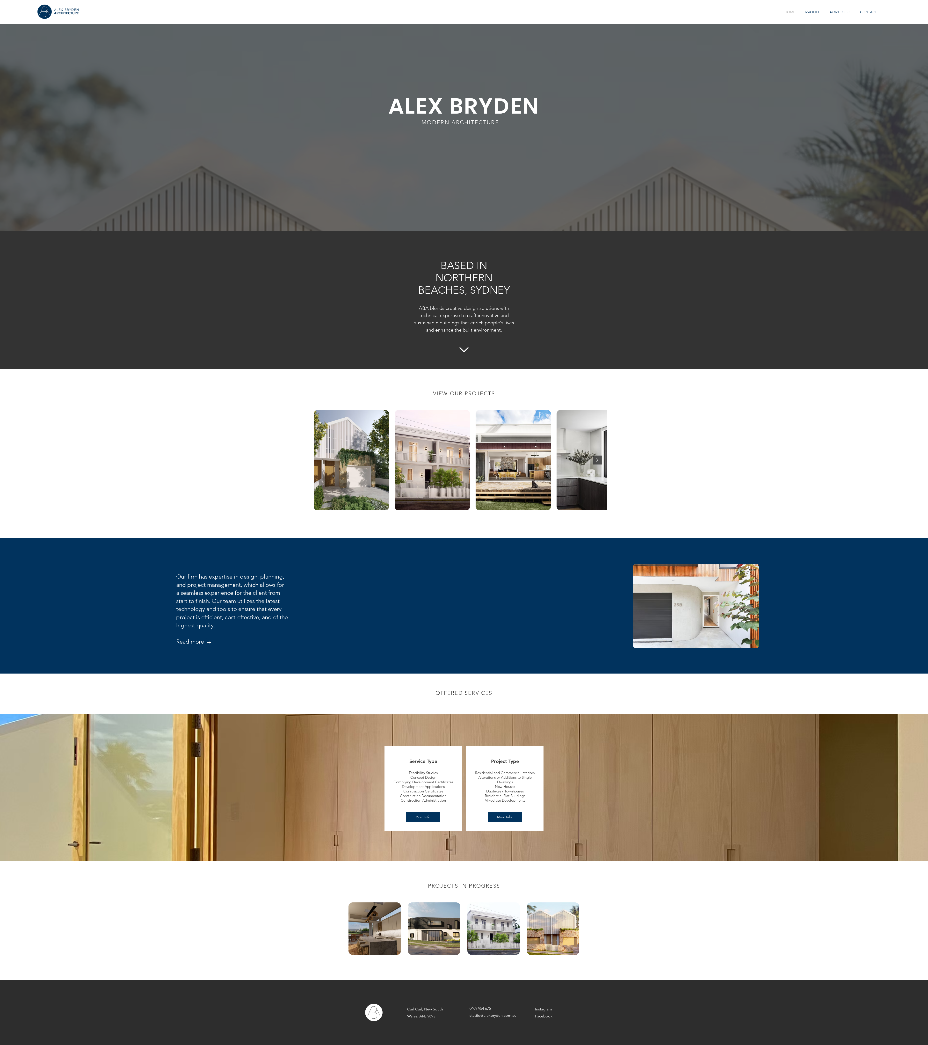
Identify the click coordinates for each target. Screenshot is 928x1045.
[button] (423, 817)
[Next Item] (597, 460)
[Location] (209, 642)
